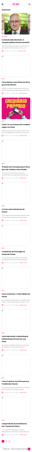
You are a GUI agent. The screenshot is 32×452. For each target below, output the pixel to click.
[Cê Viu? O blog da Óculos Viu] (16, 4)
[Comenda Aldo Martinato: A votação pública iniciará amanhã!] (16, 23)
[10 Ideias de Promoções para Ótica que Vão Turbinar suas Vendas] (16, 151)
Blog (3, 78)
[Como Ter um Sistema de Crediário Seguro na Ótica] (16, 108)
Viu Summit (5, 36)
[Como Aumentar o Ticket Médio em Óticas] (16, 278)
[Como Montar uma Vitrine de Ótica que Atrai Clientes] (16, 66)
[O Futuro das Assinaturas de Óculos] (16, 193)
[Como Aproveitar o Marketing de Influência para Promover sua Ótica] (16, 320)
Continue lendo (22, 51)
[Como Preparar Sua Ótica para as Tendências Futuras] (16, 365)
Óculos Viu (7, 51)
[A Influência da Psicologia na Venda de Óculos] (16, 235)
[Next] (9, 441)
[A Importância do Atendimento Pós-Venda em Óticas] (16, 407)
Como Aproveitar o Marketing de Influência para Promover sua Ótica (15, 339)
